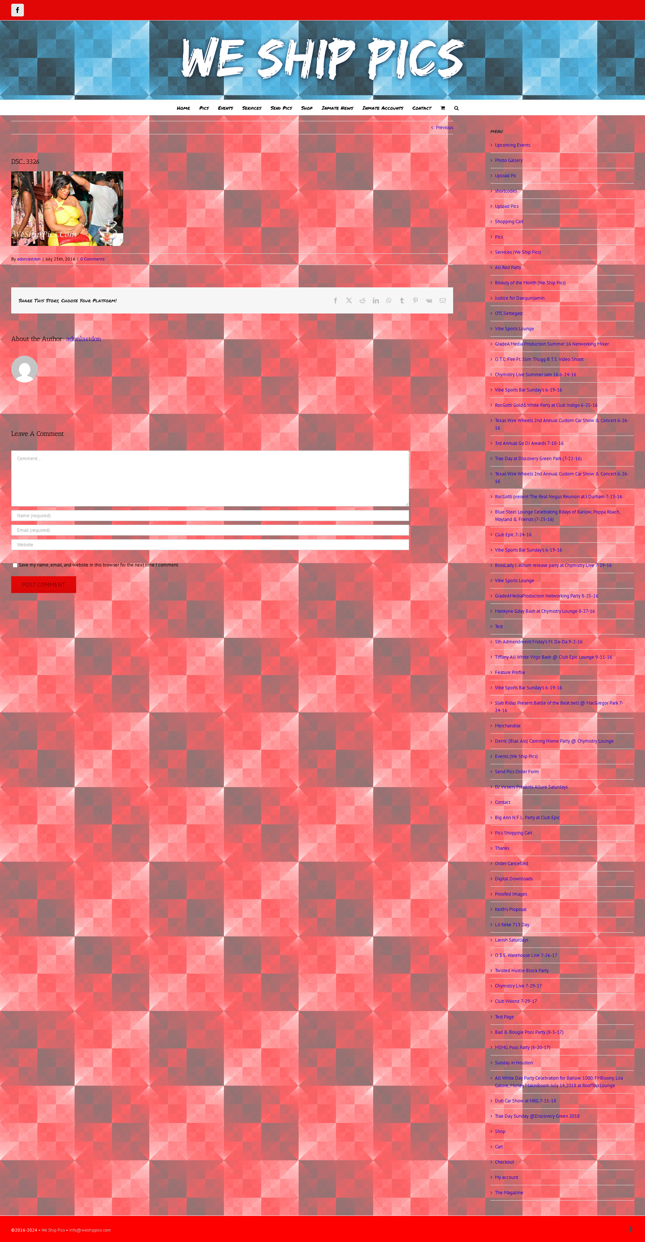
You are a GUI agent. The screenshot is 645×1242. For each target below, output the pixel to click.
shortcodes (506, 191)
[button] (456, 107)
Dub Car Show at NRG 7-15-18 (525, 1101)
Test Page (504, 1017)
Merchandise (508, 726)
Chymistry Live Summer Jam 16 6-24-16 (535, 374)
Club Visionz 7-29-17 (516, 1001)
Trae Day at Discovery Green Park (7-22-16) (538, 458)
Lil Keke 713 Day (512, 924)
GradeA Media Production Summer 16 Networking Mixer (552, 344)
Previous (444, 127)
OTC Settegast (509, 313)
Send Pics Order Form (517, 771)
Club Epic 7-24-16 (513, 534)
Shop (500, 1131)
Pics (499, 237)
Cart (499, 1146)
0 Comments (92, 259)
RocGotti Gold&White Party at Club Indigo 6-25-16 (546, 405)
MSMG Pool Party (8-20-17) (523, 1047)
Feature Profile (510, 672)
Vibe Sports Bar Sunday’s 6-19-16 (528, 390)
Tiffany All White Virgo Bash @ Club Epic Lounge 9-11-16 (553, 657)
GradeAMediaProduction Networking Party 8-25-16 (546, 596)
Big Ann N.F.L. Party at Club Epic (527, 817)
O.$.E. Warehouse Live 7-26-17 (526, 955)
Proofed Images (511, 894)
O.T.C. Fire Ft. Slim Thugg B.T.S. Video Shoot (539, 359)
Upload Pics (506, 206)
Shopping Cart (509, 221)
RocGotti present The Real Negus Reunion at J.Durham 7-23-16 (558, 496)
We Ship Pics (53, 1230)
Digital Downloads (514, 879)
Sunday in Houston (514, 1063)
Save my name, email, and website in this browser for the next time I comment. (99, 565)
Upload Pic (506, 175)
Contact (502, 802)
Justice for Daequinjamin (520, 298)
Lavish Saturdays (511, 940)
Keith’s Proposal (511, 909)
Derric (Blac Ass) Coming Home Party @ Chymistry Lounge (554, 741)
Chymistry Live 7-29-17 (518, 986)
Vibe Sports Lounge (514, 328)
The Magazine (509, 1192)
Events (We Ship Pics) (516, 756)
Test (499, 626)
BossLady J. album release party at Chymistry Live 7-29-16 (553, 565)
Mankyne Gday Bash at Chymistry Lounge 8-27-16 (545, 611)
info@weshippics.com (90, 1230)
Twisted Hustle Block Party (522, 970)
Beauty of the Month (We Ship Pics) (530, 283)
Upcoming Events (512, 145)
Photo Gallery (509, 160)
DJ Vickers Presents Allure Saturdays (531, 787)
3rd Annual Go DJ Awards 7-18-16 (529, 443)
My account (506, 1177)
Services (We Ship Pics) (518, 252)
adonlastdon (29, 259)
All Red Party (508, 267)
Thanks (502, 848)
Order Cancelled (511, 863)
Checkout (504, 1162)
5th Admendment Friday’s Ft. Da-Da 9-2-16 (539, 642)
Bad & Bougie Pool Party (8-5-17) (529, 1032)
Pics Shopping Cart (513, 833)
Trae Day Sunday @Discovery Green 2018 (537, 1116)
